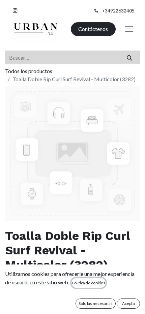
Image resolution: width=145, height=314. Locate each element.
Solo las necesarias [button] (96, 303)
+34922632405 (118, 10)
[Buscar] (129, 57)
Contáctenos (93, 29)
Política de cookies (88, 282)
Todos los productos (28, 71)
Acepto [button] (128, 303)
